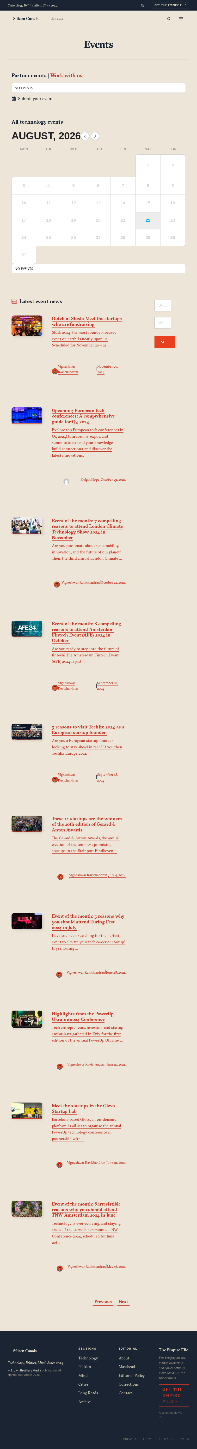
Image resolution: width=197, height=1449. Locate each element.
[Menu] (181, 19)
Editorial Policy (132, 1375)
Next (123, 1301)
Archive (85, 1401)
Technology (88, 1358)
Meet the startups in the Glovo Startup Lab (83, 1108)
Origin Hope (90, 479)
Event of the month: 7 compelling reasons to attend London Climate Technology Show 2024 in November (87, 529)
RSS (162, 1417)
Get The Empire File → (172, 1395)
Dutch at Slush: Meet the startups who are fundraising (87, 321)
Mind (83, 1375)
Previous (103, 1301)
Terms (148, 1439)
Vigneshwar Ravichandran (81, 582)
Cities (83, 1384)
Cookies (166, 1439)
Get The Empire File (170, 5)
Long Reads (88, 1392)
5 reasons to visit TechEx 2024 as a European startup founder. (88, 729)
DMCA (184, 1439)
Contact (125, 1392)
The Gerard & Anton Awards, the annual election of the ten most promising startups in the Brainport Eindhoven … (86, 844)
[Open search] (169, 18)
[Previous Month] (85, 136)
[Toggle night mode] (143, 5)
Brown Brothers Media (26, 1370)
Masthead (127, 1366)
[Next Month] (95, 136)
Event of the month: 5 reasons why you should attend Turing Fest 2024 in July (88, 921)
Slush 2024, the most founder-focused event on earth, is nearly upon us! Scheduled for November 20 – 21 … (84, 338)
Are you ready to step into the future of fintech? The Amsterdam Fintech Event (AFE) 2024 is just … (85, 655)
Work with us (66, 75)
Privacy (130, 1439)
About (124, 1358)
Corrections (129, 1384)
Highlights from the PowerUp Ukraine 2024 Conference (83, 1016)
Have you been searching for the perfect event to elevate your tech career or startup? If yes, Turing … (88, 942)
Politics (84, 1366)
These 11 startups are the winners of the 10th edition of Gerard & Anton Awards (87, 824)
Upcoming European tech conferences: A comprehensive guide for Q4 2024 (83, 415)
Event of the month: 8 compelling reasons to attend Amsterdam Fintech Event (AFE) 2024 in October (86, 632)
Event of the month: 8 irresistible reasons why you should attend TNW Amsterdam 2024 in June (86, 1209)
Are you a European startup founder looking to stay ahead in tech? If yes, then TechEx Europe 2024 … (87, 747)
